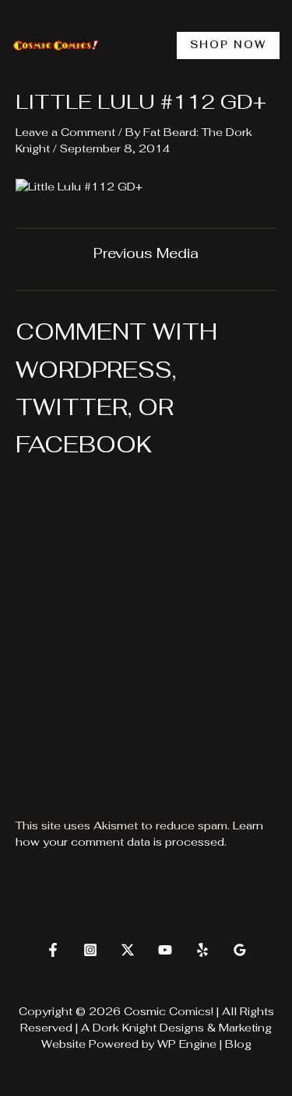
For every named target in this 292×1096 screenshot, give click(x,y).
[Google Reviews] (240, 950)
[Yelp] (202, 950)
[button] (228, 45)
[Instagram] (90, 950)
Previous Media (146, 253)
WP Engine (186, 1044)
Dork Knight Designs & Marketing (182, 1028)
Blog (238, 1044)
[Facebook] (53, 950)
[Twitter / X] (128, 950)
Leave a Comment (65, 132)
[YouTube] (165, 950)
